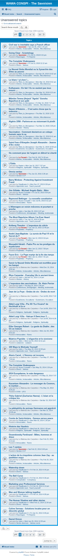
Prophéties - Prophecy (24, 229)
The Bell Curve (16, 476)
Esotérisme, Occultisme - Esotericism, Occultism (34, 149)
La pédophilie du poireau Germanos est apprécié (32, 408)
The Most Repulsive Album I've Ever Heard (29, 217)
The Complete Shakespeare (22, 61)
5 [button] (33, 34)
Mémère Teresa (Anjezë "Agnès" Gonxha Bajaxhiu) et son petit (28, 99)
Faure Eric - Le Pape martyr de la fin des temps (31, 255)
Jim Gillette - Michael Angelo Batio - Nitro (29, 190)
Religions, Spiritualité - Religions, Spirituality (32, 167)
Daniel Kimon (15, 519)
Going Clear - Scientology (21, 53)
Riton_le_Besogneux (26, 74)
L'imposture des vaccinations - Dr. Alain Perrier (31, 283)
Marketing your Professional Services (27, 484)
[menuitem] (8, 9)
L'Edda (12, 163)
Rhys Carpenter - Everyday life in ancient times (31, 275)
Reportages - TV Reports (25, 57)
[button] (15, 34)
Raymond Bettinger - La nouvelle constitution (30, 198)
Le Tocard (23, 157)
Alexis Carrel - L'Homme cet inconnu (26, 355)
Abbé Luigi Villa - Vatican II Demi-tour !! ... (29, 316)
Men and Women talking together (25, 492)
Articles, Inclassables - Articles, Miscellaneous (33, 49)
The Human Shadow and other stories (27, 500)
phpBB (20, 552)
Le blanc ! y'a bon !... (19, 80)
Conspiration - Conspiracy (26, 480)
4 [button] (30, 34)
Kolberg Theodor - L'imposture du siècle (28, 225)
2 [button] (23, 34)
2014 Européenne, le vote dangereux (26, 373)
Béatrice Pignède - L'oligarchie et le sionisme (30, 339)
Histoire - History (22, 128)
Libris (21, 211)
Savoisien (22, 47)
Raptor (21, 166)
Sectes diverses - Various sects (28, 523)
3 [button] (26, 34)
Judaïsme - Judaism (24, 343)
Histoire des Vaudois (19, 426)
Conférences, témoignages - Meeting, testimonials (35, 213)
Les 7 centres (15, 447)
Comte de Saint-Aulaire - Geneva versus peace (31, 418)
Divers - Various (22, 65)
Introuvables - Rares (24, 202)
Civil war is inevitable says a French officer (29, 45)
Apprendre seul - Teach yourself (28, 186)
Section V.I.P (21, 176)
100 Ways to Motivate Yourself (23, 347)
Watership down (16, 467)
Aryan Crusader (25, 192)
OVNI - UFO (21, 392)
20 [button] (40, 34)
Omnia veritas (15, 172)
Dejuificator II (23, 184)
